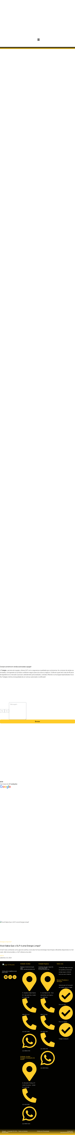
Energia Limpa (4, 942)
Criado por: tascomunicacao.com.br (66, 1132)
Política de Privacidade (43, 1131)
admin (2, 955)
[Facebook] (6, 977)
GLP (10, 942)
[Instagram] (10, 977)
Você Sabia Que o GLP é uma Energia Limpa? (20, 946)
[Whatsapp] (15, 977)
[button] (39, 40)
